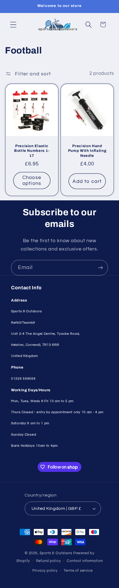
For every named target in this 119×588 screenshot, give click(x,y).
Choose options (31, 180)
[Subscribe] (100, 267)
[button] (13, 24)
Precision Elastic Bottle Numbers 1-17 (32, 150)
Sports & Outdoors (56, 553)
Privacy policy (45, 570)
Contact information (85, 561)
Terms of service (78, 570)
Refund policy (48, 561)
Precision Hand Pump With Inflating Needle (87, 150)
